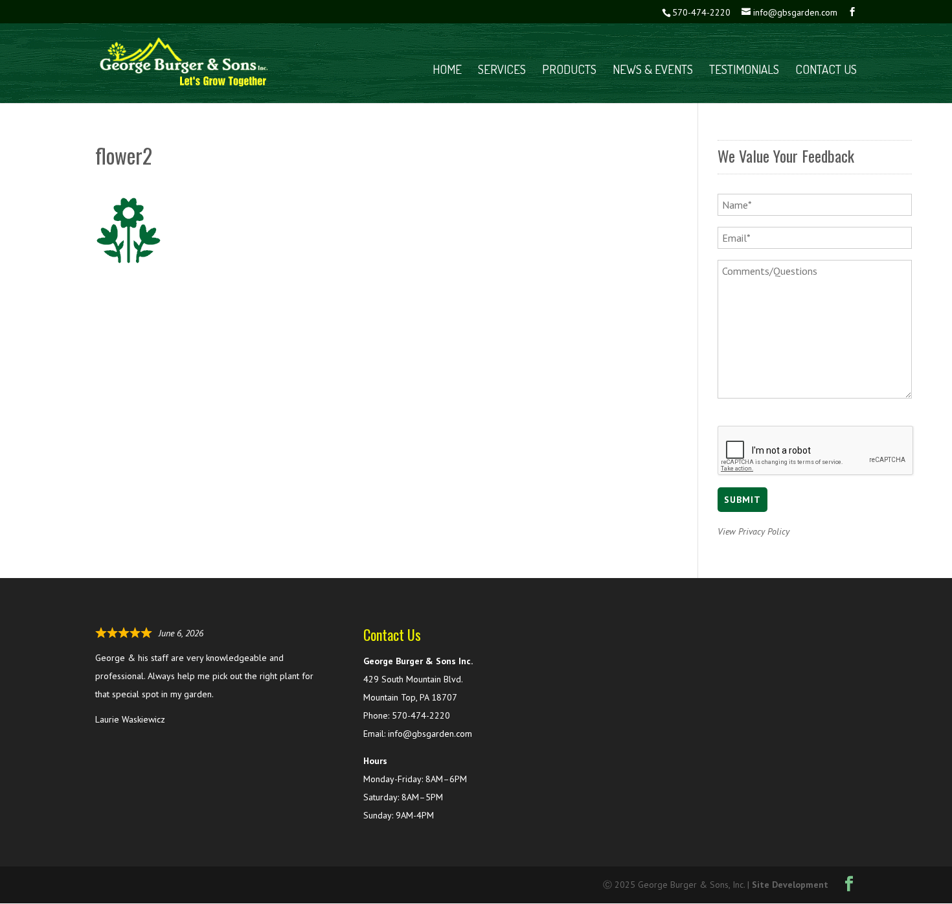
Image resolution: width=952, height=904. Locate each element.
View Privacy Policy (753, 531)
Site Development (790, 884)
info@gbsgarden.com (430, 733)
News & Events (653, 71)
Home (447, 71)
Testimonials (744, 71)
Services (502, 71)
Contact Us (826, 71)
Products (569, 71)
